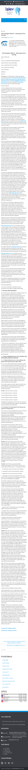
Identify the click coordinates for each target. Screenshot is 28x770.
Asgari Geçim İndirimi (7, 669)
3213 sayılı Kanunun (6, 225)
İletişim (6, 754)
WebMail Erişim (21, 4)
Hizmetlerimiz (7, 751)
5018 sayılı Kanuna (16, 246)
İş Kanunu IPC (5, 672)
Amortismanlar (5, 663)
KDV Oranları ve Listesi (7, 678)
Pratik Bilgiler (5, 660)
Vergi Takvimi (5, 687)
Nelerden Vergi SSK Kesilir (8, 681)
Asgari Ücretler (5, 666)
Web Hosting (21, 768)
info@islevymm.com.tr (19, 1)
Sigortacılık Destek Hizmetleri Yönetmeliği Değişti (13, 724)
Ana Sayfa (6, 748)
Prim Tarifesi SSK (6, 684)
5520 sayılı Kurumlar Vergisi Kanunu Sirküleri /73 (13, 721)
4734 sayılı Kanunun (6, 253)
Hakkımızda (7, 750)
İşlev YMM (10, 37)
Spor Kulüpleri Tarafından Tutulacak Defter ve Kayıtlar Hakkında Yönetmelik (14, 642)
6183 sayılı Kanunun (14, 193)
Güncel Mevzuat (8, 752)
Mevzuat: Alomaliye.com (6, 768)
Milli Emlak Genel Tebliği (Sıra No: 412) (16, 645)
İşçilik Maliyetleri (6, 675)
